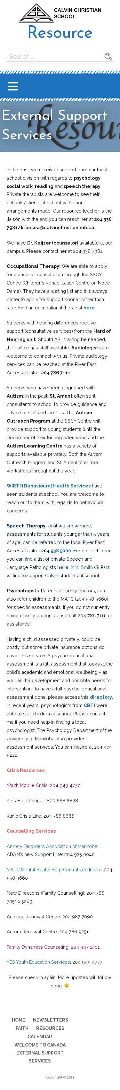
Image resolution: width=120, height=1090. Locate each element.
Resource (60, 33)
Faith (22, 1028)
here (89, 307)
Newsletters (50, 1020)
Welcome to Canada (40, 1044)
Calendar (40, 1036)
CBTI (89, 705)
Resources (50, 1028)
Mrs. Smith (82, 567)
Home (18, 1020)
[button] (13, 86)
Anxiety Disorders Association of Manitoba (52, 846)
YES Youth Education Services (38, 962)
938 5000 (61, 550)
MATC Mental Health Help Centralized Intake (54, 869)
